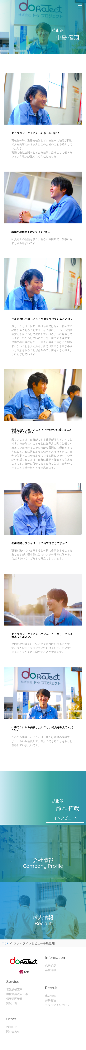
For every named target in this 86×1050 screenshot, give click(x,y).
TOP (5, 943)
